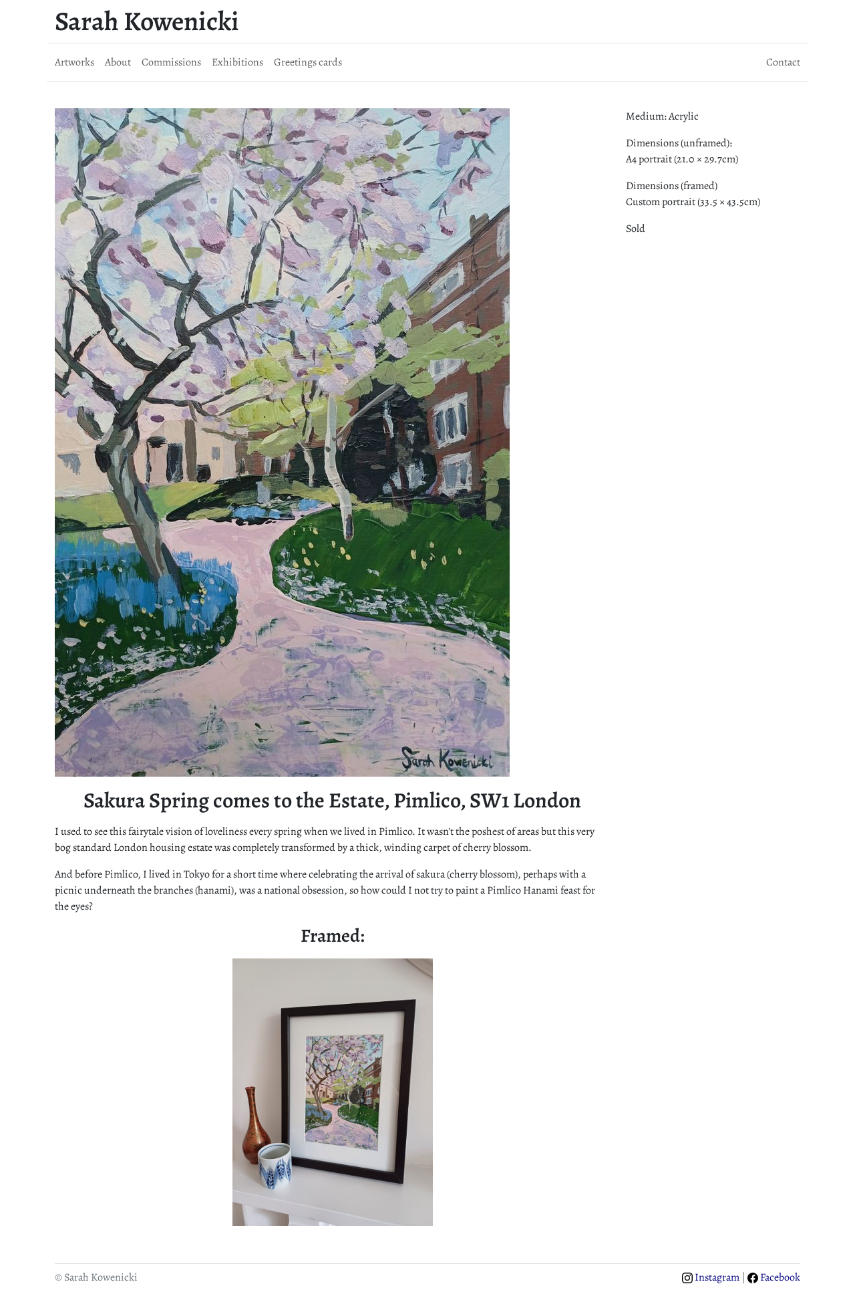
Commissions (171, 62)
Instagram (716, 1277)
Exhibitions (237, 62)
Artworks (74, 62)
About (118, 62)
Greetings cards (308, 62)
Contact (783, 62)
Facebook (779, 1277)
